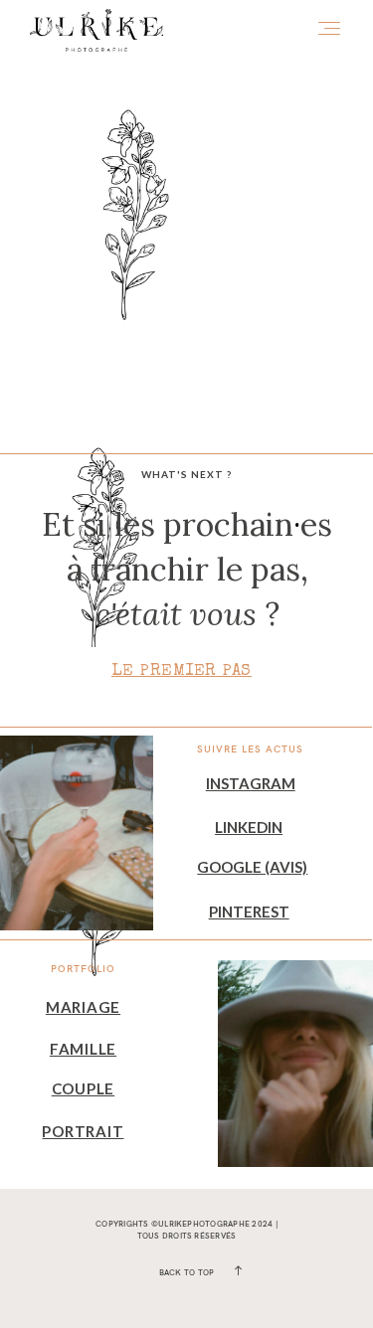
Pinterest (249, 911)
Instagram (250, 783)
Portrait (82, 1131)
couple (83, 1088)
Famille (83, 1049)
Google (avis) (252, 867)
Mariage (83, 1007)
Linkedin (248, 827)
